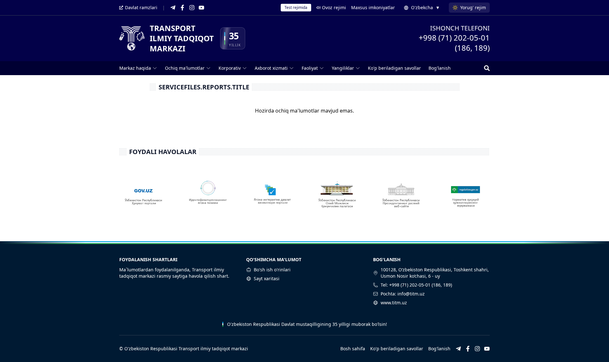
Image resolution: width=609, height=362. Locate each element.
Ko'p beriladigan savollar (394, 68)
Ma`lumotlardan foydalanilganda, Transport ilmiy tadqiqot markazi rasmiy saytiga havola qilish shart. (174, 273)
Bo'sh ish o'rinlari (272, 270)
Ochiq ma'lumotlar (185, 68)
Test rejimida (296, 7)
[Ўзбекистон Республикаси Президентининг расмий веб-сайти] (401, 197)
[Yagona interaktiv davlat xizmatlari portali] (272, 197)
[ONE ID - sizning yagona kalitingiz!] (208, 197)
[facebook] (182, 7)
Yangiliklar (343, 68)
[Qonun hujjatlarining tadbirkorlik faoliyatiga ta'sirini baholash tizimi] (465, 197)
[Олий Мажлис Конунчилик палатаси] (337, 197)
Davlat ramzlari (141, 7)
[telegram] (173, 7)
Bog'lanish (440, 68)
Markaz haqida (135, 68)
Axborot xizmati (271, 68)
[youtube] (201, 7)
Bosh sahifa (352, 349)
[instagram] (192, 7)
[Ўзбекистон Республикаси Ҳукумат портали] (143, 197)
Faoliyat (310, 68)
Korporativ (230, 68)
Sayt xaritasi (266, 278)
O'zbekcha (425, 7)
